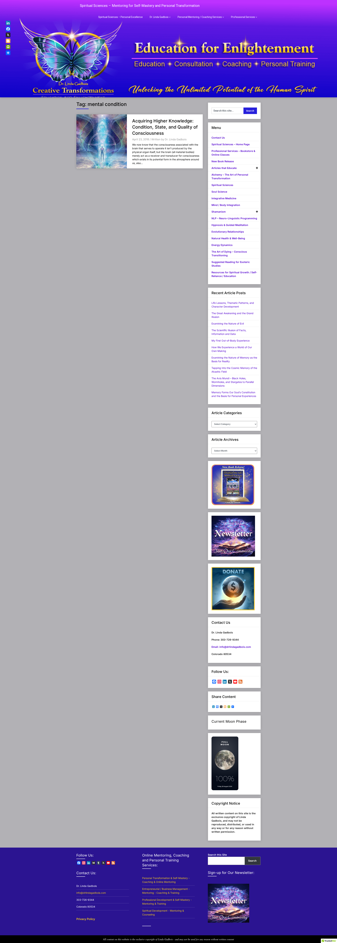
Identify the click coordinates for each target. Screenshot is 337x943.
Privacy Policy (85, 919)
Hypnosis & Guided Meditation (230, 224)
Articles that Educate (224, 167)
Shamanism (219, 211)
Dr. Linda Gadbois (159, 17)
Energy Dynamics (222, 244)
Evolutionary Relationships (228, 231)
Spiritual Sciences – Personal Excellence (120, 17)
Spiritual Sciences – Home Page (231, 144)
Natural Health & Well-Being (228, 238)
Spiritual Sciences (222, 184)
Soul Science (219, 191)
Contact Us (218, 137)
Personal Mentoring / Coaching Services (200, 17)
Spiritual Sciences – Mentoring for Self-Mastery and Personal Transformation (140, 6)
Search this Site (217, 854)
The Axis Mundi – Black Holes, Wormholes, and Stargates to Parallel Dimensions (233, 382)
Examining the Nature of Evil (228, 323)
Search (252, 860)
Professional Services (243, 17)
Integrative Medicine (224, 198)
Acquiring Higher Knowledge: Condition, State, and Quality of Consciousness (165, 127)
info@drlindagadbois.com (91, 892)
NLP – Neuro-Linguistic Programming (234, 218)
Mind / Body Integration (226, 204)
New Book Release (223, 161)
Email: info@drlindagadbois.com (231, 646)
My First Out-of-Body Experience (231, 340)
